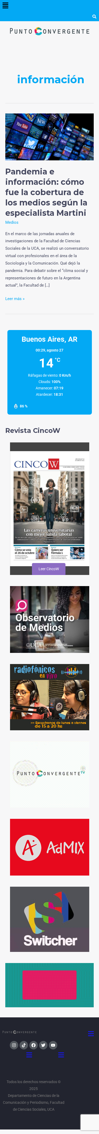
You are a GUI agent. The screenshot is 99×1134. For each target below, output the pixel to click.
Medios (11, 222)
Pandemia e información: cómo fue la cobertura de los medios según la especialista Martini (46, 192)
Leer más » (15, 298)
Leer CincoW (49, 569)
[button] (5, 6)
